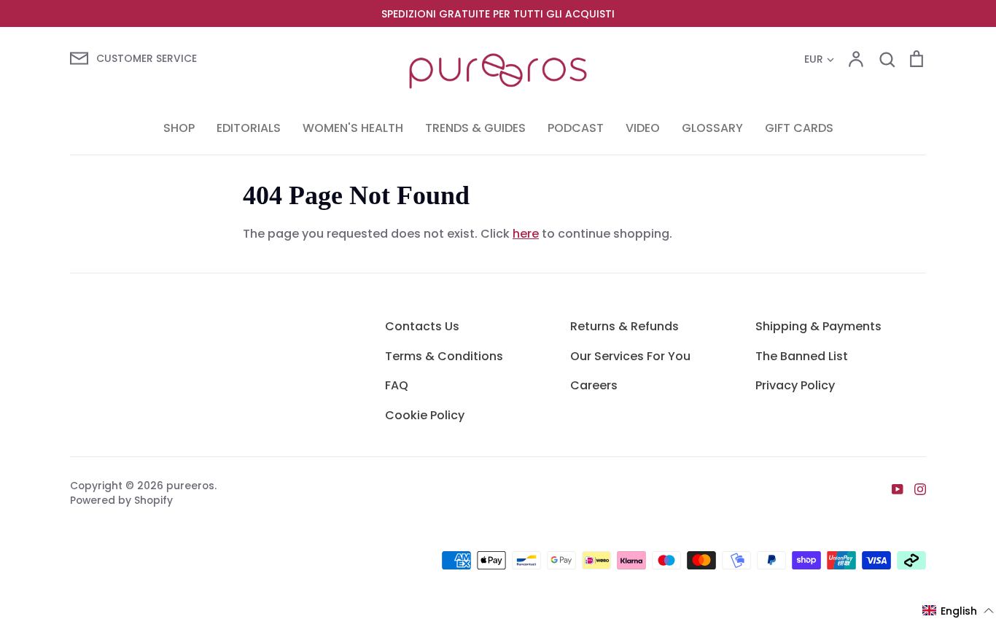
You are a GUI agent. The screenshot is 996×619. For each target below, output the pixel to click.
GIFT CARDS (799, 128)
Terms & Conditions (444, 356)
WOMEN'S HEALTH (353, 128)
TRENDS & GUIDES (475, 128)
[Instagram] (914, 488)
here (526, 233)
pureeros (190, 485)
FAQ (396, 385)
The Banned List (801, 356)
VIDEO (643, 128)
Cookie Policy (424, 415)
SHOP (179, 128)
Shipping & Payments (818, 326)
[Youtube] (892, 488)
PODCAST (576, 128)
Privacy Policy (795, 385)
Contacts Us (422, 326)
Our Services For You (630, 356)
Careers (594, 385)
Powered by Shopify (121, 500)
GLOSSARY (712, 128)
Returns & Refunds (624, 326)
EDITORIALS (249, 128)
